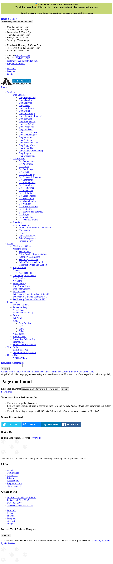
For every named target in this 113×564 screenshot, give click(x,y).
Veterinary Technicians (29, 257)
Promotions (18, 342)
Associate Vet (25, 273)
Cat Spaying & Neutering (31, 211)
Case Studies (19, 278)
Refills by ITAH (20, 350)
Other (21, 331)
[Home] (16, 84)
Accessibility (13, 480)
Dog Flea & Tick (27, 124)
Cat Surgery (24, 214)
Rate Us (5, 535)
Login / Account (14, 483)
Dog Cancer (24, 105)
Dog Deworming (27, 113)
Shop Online (13, 347)
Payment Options (21, 304)
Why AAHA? (19, 267)
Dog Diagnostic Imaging (30, 116)
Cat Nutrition (25, 203)
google (10, 74)
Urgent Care (13, 355)
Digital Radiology (27, 235)
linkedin (11, 515)
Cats (21, 326)
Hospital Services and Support (33, 265)
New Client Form (47, 371)
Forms (16, 315)
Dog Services (19, 95)
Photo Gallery (19, 283)
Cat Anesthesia (26, 164)
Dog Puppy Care (27, 145)
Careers (16, 270)
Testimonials (13, 472)
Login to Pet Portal (16, 63)
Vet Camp (17, 280)
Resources (12, 302)
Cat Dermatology (27, 174)
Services (11, 92)
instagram (11, 71)
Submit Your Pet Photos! (24, 344)
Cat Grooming (25, 185)
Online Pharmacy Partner (24, 352)
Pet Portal (17, 318)
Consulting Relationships (24, 339)
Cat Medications (26, 198)
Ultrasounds (24, 230)
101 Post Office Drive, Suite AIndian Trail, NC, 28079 (21, 498)
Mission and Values (22, 246)
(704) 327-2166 (22, 55)
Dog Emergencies (27, 121)
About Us (11, 470)
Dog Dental (24, 110)
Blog (15, 320)
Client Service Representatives (33, 254)
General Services (21, 225)
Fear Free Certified (21, 288)
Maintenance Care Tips (23, 312)
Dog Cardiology (26, 108)
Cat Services (19, 158)
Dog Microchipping (28, 134)
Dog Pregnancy (26, 140)
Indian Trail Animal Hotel (31, 262)
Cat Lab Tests (25, 193)
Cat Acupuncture (27, 161)
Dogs (21, 328)
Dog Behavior (25, 103)
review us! (36, 438)
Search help (6, 391)
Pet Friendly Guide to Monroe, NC (29, 299)
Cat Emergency (26, 180)
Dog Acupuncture (27, 97)
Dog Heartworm (26, 126)
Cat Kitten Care (26, 190)
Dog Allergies (25, 100)
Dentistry (23, 233)
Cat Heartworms (26, 188)
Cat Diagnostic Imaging (30, 177)
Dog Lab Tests (26, 129)
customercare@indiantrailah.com (22, 61)
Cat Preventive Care (28, 206)
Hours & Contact (9, 19)
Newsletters (18, 310)
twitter (10, 513)
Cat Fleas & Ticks (27, 182)
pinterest (11, 521)
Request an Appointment (12, 363)
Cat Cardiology (26, 169)
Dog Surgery (25, 153)
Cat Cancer (24, 166)
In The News (19, 291)
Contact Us (6, 371)
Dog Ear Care (25, 118)
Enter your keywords (11, 389)
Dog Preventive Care (28, 142)
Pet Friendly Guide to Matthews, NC (30, 296)
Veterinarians (25, 251)
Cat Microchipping (27, 201)
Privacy (10, 478)
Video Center (19, 334)
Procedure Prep (26, 241)
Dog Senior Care (27, 148)
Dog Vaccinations (27, 156)
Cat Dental (24, 172)
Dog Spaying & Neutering (31, 150)
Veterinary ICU (20, 358)
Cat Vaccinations (26, 217)
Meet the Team (20, 249)
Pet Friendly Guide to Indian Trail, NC (31, 294)
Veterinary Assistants (28, 259)
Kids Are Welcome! (22, 286)
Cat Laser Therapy (27, 195)
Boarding (17, 222)
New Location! (63, 371)
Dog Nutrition (25, 137)
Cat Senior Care (26, 209)
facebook (11, 68)
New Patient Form (30, 371)
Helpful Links (19, 336)
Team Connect (14, 486)
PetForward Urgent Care (82, 371)
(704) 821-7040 (23, 58)
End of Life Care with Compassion (35, 227)
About (10, 243)
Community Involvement (24, 275)
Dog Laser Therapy (28, 132)
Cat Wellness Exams (28, 219)
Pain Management (27, 238)
